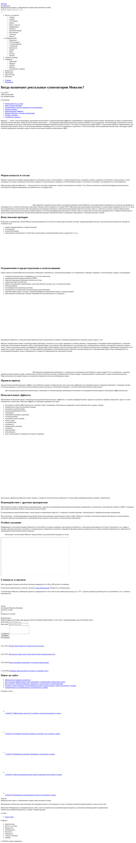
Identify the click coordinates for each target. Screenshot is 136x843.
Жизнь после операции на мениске (17, 680)
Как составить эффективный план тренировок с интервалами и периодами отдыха (35, 682)
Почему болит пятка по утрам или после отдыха (26, 646)
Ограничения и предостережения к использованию (23, 107)
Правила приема (11, 109)
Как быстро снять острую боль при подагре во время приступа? (32, 654)
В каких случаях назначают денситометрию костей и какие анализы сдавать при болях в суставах (40, 685)
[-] (2, 612)
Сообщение (5, 633)
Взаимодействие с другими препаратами (20, 113)
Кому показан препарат (13, 105)
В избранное (5, 5)
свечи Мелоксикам (42, 588)
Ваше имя (4, 622)
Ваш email (4, 624)
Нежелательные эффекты (14, 111)
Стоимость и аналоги (13, 117)
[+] (4, 612)
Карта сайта (9, 817)
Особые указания (11, 115)
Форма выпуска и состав (14, 103)
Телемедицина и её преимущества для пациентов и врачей (26, 687)
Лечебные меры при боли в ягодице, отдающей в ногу (28, 671)
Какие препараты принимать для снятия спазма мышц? (29, 662)
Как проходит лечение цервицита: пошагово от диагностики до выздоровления (34, 684)
